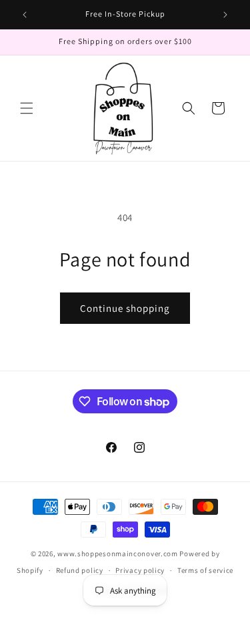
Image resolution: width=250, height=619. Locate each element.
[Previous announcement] (24, 14)
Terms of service (205, 570)
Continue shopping (125, 308)
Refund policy (79, 570)
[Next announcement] (225, 14)
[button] (26, 108)
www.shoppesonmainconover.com (117, 553)
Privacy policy (140, 570)
